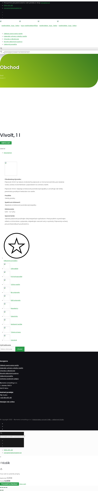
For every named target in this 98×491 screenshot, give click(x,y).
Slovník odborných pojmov (13, 42)
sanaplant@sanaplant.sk (13, 8)
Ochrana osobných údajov (9, 379)
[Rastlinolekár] (38, 26)
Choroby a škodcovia (11, 39)
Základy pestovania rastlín (13, 34)
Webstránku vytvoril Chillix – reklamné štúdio (48, 420)
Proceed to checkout (9, 484)
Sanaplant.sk (45, 3)
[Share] (2, 487)
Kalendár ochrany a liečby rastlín (15, 36)
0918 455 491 (8, 5)
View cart (22, 484)
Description (8, 153)
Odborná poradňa (10, 44)
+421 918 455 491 (6, 398)
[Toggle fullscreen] (4, 487)
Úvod (1, 75)
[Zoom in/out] (6, 487)
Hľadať (19, 349)
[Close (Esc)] (1, 487)
